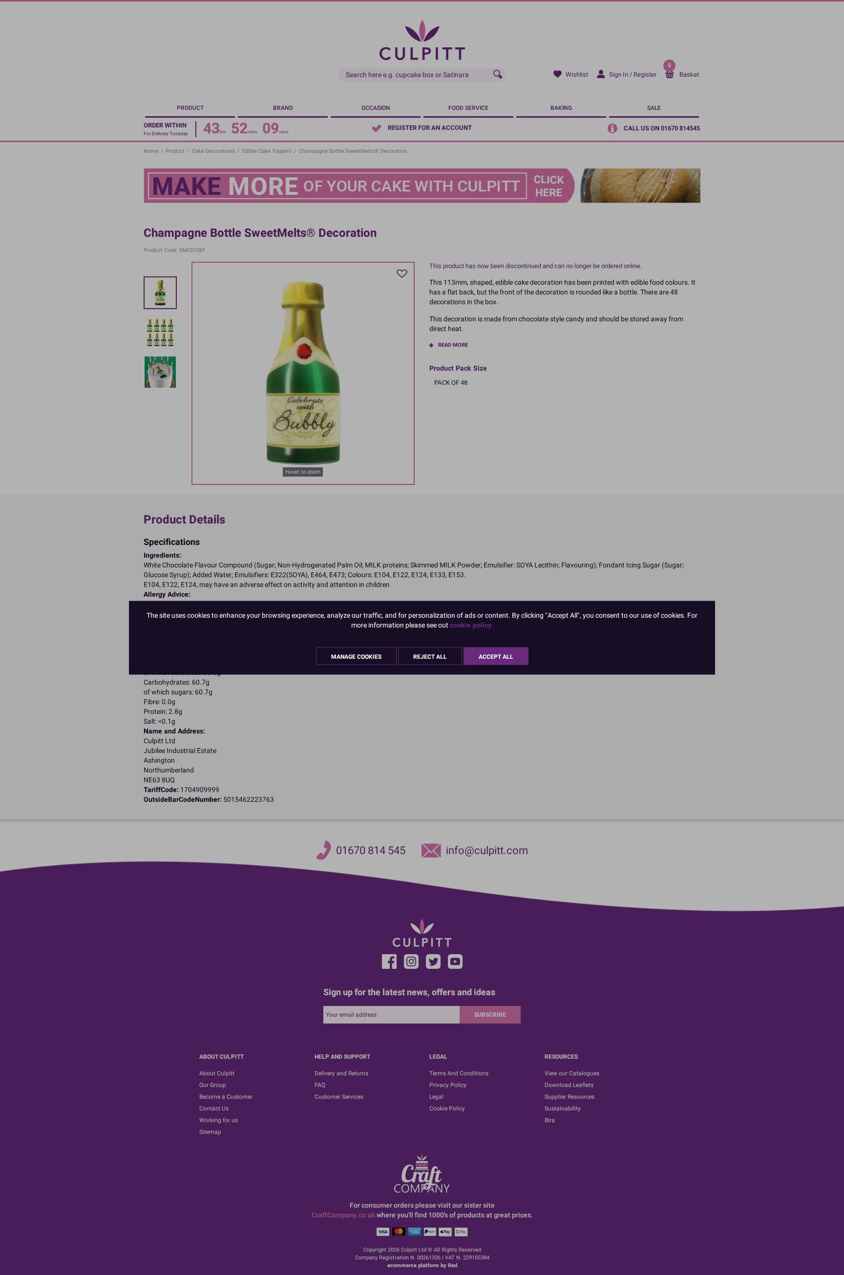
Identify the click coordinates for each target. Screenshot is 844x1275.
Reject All (430, 656)
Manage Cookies (356, 656)
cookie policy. (471, 625)
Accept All (496, 656)
